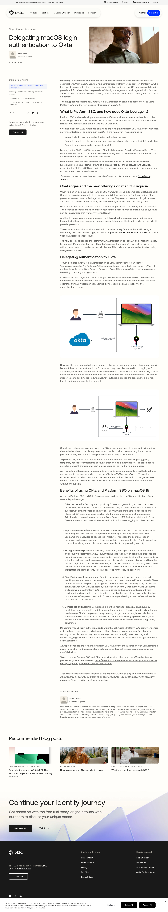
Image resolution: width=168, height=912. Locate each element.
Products (34, 13)
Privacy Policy (33, 908)
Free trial (141, 13)
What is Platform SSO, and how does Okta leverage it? (27, 87)
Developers (79, 13)
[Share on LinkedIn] (33, 113)
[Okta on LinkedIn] (20, 896)
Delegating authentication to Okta (22, 98)
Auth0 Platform (87, 863)
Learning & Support (62, 13)
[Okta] (16, 12)
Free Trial (85, 872)
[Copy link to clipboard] (28, 113)
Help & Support (142, 858)
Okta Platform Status (145, 867)
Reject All (129, 905)
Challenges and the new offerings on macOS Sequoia (26, 93)
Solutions (45, 13)
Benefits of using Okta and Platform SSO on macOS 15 (25, 103)
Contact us (154, 13)
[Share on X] (37, 113)
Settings (111, 905)
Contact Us (141, 863)
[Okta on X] (15, 896)
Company (92, 13)
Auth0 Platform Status (145, 872)
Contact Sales (87, 877)
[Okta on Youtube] (10, 896)
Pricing (84, 867)
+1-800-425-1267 (24, 868)
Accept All (147, 905)
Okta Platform (87, 858)
